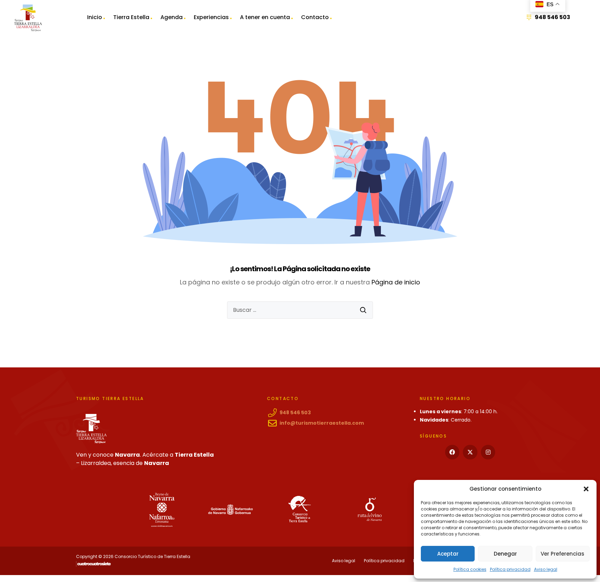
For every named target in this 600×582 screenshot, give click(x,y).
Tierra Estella (131, 17)
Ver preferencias (562, 553)
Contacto (315, 17)
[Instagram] (488, 452)
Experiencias (211, 17)
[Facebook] (452, 452)
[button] (586, 488)
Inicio (94, 17)
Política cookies (469, 569)
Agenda (171, 17)
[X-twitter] (470, 452)
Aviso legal (545, 569)
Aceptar (448, 553)
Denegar (505, 553)
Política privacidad (510, 569)
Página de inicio (396, 282)
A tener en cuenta (265, 17)
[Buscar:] (300, 310)
